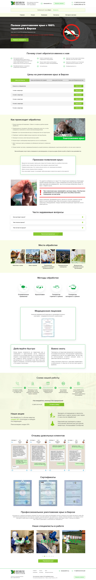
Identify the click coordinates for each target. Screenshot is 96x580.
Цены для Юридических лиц (76, 80)
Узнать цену (78, 86)
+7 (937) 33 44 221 (79, 2)
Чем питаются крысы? (19, 227)
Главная (22, 15)
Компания (44, 15)
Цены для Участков (57, 80)
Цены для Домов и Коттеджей (39, 80)
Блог (46, 570)
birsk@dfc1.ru (48, 3)
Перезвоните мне (48, 561)
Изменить (55, 10)
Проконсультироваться (48, 234)
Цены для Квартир (20, 80)
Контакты (56, 15)
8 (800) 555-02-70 (79, 4)
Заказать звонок (59, 3)
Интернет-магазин (71, 15)
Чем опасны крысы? (19, 222)
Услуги (33, 15)
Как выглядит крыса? (19, 217)
